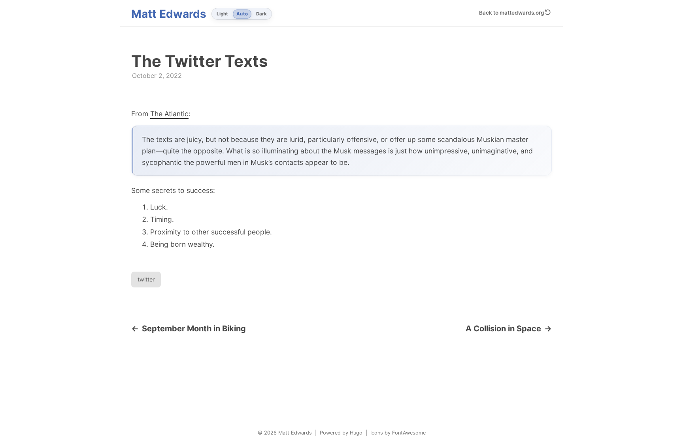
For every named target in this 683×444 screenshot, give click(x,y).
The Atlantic (169, 114)
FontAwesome (409, 433)
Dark (261, 14)
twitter (146, 279)
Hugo (356, 433)
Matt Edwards (168, 14)
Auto (241, 14)
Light (222, 14)
